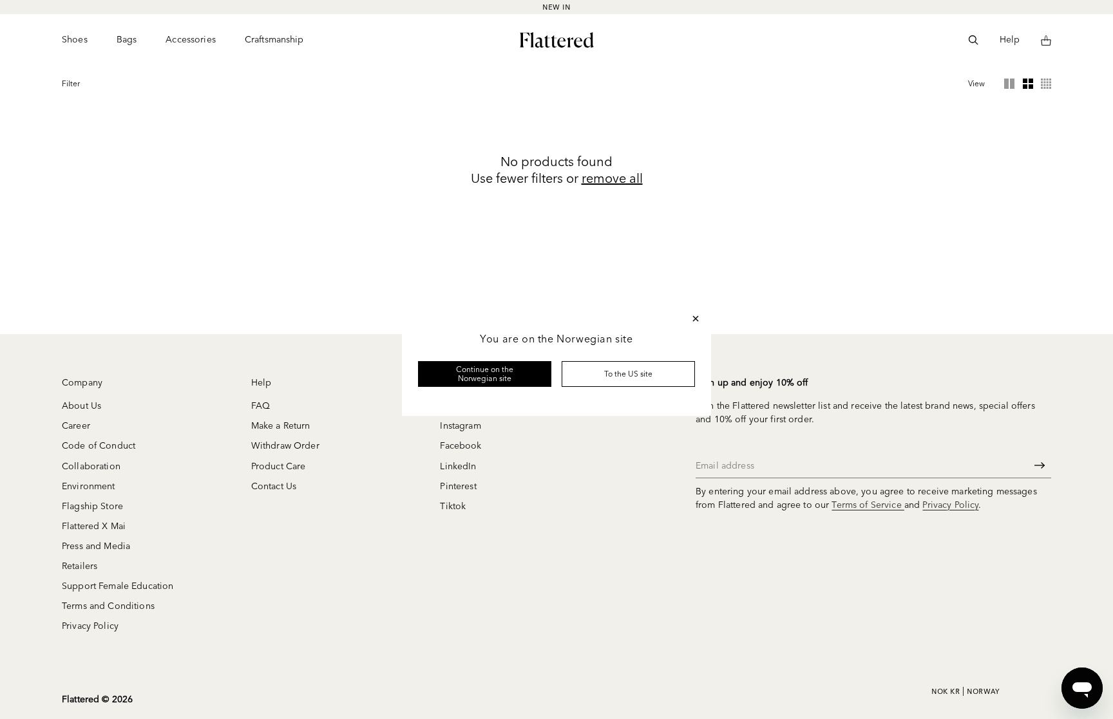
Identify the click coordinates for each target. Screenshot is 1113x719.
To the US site (628, 373)
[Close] (695, 318)
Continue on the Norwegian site (485, 373)
